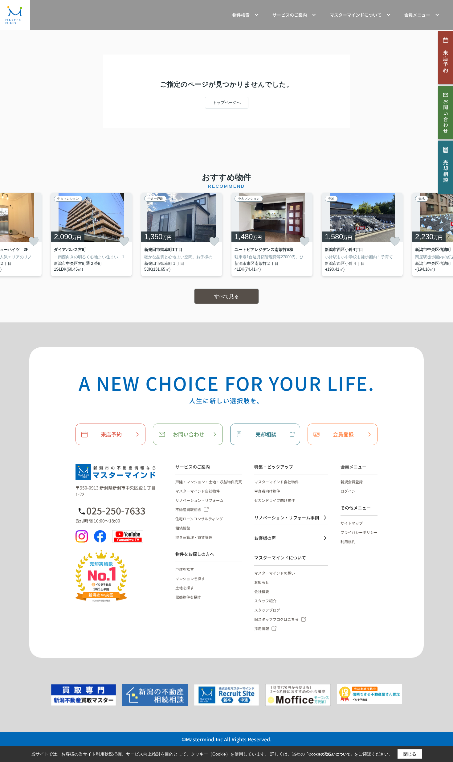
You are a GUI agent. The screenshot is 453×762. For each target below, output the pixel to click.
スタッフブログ (267, 609)
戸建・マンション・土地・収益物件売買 (208, 481)
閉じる (409, 754)
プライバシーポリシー (359, 532)
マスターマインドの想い (274, 573)
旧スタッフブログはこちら (276, 619)
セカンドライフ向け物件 (274, 500)
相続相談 (182, 528)
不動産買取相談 (188, 509)
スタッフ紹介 (265, 600)
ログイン (348, 491)
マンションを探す (190, 578)
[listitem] (91, 234)
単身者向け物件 (267, 491)
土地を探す (184, 587)
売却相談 (265, 434)
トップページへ (227, 102)
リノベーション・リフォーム (199, 500)
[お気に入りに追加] (34, 241)
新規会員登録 (352, 481)
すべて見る (226, 296)
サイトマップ (352, 523)
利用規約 (348, 541)
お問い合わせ (188, 434)
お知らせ (261, 582)
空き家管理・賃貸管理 (193, 537)
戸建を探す (184, 569)
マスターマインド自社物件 (197, 491)
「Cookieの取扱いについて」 (329, 754)
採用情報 (261, 628)
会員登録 (343, 434)
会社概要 (261, 591)
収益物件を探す (188, 597)
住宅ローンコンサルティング (199, 518)
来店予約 (111, 434)
